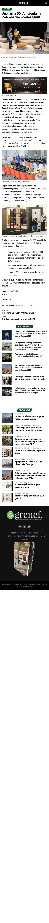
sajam (29, 306)
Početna (14, 533)
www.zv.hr (6, 294)
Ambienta (20, 306)
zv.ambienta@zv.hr (10, 291)
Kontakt (25, 539)
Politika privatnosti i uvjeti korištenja (21, 536)
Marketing (33, 533)
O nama (23, 533)
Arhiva (43, 536)
